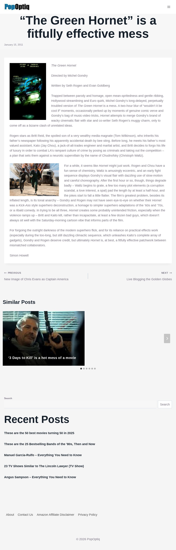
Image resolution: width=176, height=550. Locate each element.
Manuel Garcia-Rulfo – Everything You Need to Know (43, 455)
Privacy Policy (87, 514)
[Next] (167, 338)
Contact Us (25, 514)
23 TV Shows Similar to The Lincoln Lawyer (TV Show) (44, 466)
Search (8, 398)
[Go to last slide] (9, 338)
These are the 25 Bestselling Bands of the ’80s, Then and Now (49, 444)
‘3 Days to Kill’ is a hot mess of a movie (42, 358)
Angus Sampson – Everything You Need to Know (40, 477)
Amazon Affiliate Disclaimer (55, 514)
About (10, 514)
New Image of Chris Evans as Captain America (36, 276)
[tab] (81, 368)
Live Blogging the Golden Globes (149, 276)
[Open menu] (169, 6)
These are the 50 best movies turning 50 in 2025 (39, 433)
